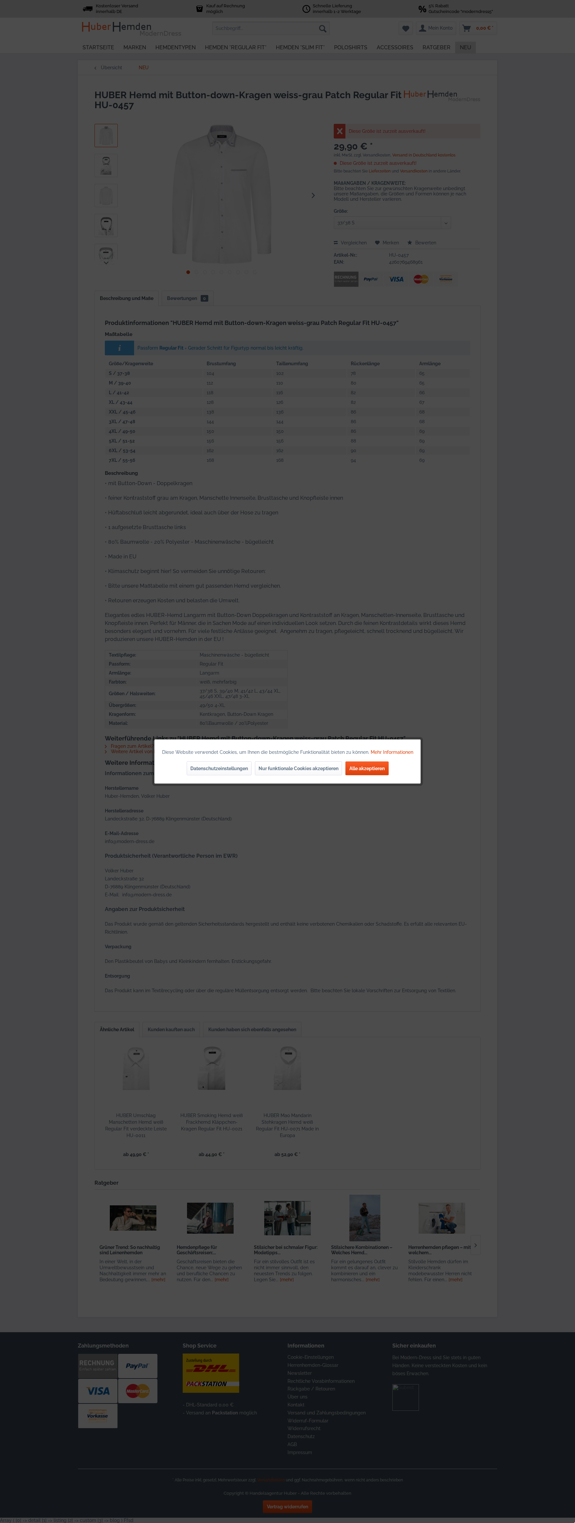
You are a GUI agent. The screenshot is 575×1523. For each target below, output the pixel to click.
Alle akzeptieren (367, 768)
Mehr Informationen (392, 752)
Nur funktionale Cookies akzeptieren (298, 768)
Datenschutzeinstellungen (219, 768)
